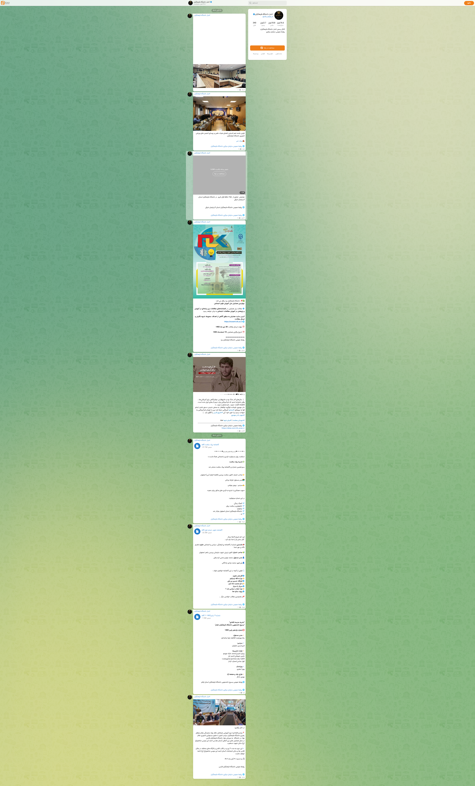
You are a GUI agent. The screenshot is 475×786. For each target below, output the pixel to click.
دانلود (469, 3)
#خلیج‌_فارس (218, 412)
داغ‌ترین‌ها (270, 54)
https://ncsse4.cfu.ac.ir (233, 321)
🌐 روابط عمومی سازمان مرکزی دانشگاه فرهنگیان (228, 146)
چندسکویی (278, 54)
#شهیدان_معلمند (239, 420)
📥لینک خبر (240, 141)
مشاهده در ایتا (268, 48)
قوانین (263, 54)
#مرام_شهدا (227, 420)
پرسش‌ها (255, 54)
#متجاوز (231, 410)
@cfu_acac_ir (268, 16)
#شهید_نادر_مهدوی (238, 415)
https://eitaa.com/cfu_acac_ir (233, 428)
